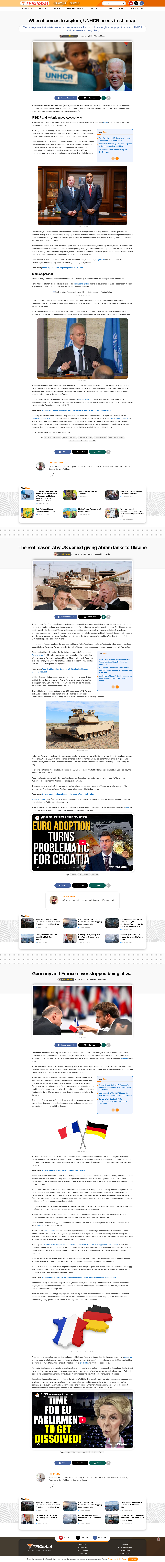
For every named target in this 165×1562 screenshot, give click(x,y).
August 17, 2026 (126, 929)
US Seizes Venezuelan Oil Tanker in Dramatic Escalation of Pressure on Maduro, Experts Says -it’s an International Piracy (47, 496)
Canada (57, 9)
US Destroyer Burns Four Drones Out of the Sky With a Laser (131, 937)
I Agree (133, 1559)
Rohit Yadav (68, 979)
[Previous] (113, 158)
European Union (79, 1452)
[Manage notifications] (158, 1539)
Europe (109, 9)
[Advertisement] (82, 532)
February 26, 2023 (127, 496)
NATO (89, 1452)
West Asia (95, 9)
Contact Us (82, 1547)
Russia (107, 554)
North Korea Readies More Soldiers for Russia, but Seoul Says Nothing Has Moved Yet (114, 662)
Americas (43, 9)
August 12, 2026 (84, 942)
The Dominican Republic (78, 441)
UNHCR (92, 441)
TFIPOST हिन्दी (74, 3)
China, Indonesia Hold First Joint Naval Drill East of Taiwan (46, 937)
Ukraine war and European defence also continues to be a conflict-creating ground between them (80, 1244)
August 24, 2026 (42, 927)
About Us (82, 1544)
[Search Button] (123, 3)
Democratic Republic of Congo (44, 418)
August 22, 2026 (84, 927)
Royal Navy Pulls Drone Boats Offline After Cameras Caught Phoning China (132, 1517)
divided (41, 1225)
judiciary (101, 260)
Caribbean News (100, 437)
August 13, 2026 (42, 942)
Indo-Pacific (27, 9)
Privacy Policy (125, 1553)
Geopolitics (99, 554)
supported (128, 1357)
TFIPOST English (60, 3)
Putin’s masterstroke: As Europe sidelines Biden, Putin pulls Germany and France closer (79, 1277)
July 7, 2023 (83, 496)
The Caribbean (137, 9)
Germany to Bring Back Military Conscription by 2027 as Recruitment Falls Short (114, 1101)
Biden (105, 122)
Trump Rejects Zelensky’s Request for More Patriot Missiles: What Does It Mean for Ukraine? (115, 1087)
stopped (124, 1058)
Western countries (39, 799)
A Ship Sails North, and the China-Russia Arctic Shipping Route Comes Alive (90, 921)
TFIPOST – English (82, 1550)
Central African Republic (119, 418)
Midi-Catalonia (49, 1231)
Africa (121, 9)
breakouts (84, 1363)
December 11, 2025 (43, 504)
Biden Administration (52, 437)
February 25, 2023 (85, 514)
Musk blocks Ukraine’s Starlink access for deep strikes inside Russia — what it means (115, 678)
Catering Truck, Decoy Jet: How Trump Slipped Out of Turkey (89, 937)
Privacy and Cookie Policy (117, 1559)
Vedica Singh (65, 554)
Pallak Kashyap (71, 36)
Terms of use (125, 1550)
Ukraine (95, 874)
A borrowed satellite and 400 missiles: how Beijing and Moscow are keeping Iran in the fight (115, 670)
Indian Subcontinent (76, 9)
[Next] (117, 158)
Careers (125, 1544)
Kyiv (80, 874)
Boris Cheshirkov (69, 437)
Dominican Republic (81, 284)
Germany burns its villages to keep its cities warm (63, 1170)
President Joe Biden (116, 437)
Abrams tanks (37, 655)
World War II (98, 1452)
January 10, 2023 (86, 36)
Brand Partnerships (125, 1547)
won (127, 807)
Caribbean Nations (85, 437)
